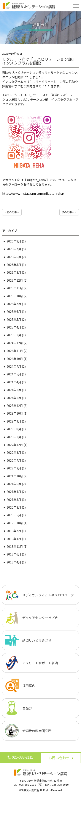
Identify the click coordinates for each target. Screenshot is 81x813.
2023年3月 (16, 437)
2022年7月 (16, 460)
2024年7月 (16, 366)
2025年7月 (16, 304)
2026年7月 (16, 249)
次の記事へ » (69, 212)
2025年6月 (16, 311)
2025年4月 (16, 327)
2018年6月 (16, 554)
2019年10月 (16, 523)
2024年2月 (16, 398)
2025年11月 (16, 288)
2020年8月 (16, 507)
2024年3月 (16, 390)
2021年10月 (16, 476)
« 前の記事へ (12, 212)
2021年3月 (16, 499)
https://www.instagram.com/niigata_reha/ (33, 193)
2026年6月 (16, 257)
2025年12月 (16, 280)
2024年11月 (16, 351)
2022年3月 (16, 468)
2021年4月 (16, 491)
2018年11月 (16, 546)
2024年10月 (16, 358)
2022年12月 (16, 445)
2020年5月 (16, 515)
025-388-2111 (22, 757)
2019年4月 (16, 539)
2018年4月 (16, 562)
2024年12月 (16, 343)
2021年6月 (16, 484)
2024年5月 (16, 374)
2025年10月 (16, 296)
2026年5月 (16, 264)
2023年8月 (16, 429)
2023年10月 (16, 413)
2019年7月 (16, 531)
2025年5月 (16, 319)
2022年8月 (16, 452)
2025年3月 (16, 335)
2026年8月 (16, 241)
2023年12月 (16, 405)
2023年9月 (16, 421)
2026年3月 (16, 272)
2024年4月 (16, 382)
